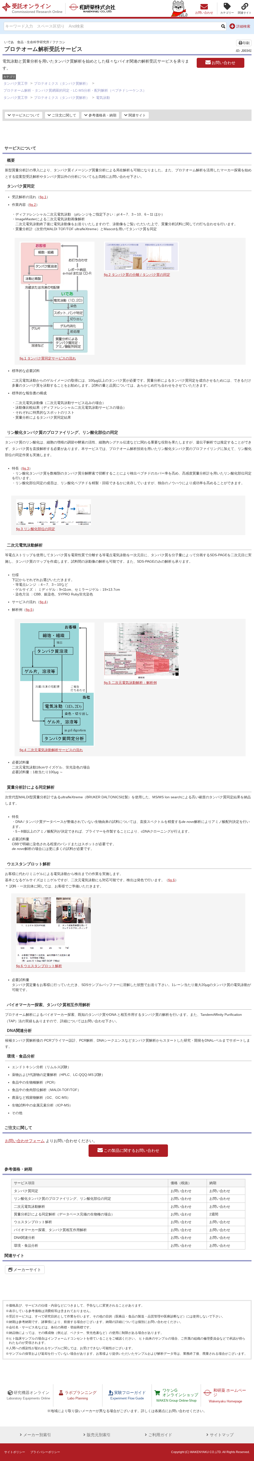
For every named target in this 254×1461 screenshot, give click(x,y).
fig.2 (32, 205)
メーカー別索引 (37, 1435)
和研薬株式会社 (92, 8)
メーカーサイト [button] (26, 1270)
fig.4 (43, 602)
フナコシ (58, 42)
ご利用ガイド (160, 1435)
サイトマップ (222, 1435)
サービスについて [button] (25, 115)
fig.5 (29, 610)
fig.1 (43, 197)
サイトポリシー (14, 1452)
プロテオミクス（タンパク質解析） (62, 83)
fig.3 (25, 468)
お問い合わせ (223, 63)
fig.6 (171, 880)
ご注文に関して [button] (63, 115)
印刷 (246, 43)
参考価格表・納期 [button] (102, 115)
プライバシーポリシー (45, 1452)
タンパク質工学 (15, 83)
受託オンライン (37, 8)
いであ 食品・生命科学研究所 (26, 42)
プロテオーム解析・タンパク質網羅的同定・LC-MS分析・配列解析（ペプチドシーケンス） (74, 90)
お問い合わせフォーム (25, 1141)
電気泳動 (103, 98)
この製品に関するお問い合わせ (131, 1150)
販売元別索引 (99, 1435)
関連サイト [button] (136, 115)
